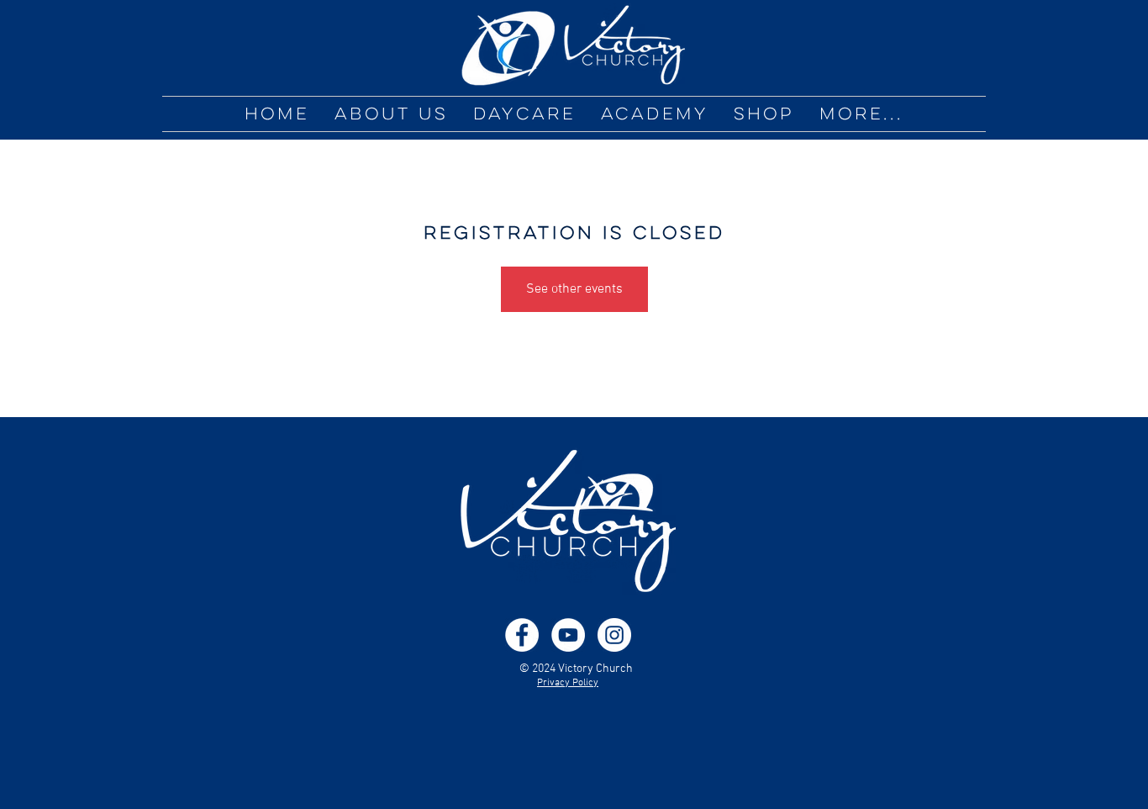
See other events (574, 289)
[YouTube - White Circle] (568, 635)
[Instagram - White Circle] (614, 635)
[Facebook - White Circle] (522, 635)
